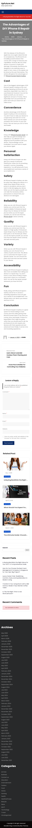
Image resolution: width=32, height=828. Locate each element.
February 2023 (6, 736)
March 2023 (5, 733)
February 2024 (6, 703)
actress (3, 772)
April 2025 (4, 668)
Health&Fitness (6, 799)
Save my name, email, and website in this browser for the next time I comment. (16, 437)
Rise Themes (24, 826)
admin (23, 337)
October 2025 (6, 652)
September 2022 (7, 749)
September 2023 (7, 717)
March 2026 (5, 638)
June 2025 (4, 663)
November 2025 (6, 649)
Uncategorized (6, 815)
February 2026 (6, 641)
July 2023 (4, 722)
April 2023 (4, 731)
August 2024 (5, 687)
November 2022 (6, 744)
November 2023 (6, 712)
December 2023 (6, 709)
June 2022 (4, 758)
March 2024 (5, 701)
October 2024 (6, 682)
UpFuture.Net (7, 3)
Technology (7, 476)
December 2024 (6, 676)
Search (5, 548)
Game (3, 791)
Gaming (4, 794)
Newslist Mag (8, 826)
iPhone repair (8, 217)
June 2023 (4, 725)
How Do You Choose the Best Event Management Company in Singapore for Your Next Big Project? (15, 570)
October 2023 (6, 714)
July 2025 (4, 660)
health (3, 796)
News (3, 804)
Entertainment (6, 783)
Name (5, 413)
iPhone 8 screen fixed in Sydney (16, 76)
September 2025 (7, 655)
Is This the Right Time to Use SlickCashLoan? (12, 593)
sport (3, 807)
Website (5, 429)
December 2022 (6, 741)
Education (4, 780)
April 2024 (4, 698)
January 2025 (5, 674)
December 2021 (6, 760)
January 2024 (5, 706)
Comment (6, 392)
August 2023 (5, 720)
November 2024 (6, 679)
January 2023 (5, 739)
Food (3, 788)
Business (4, 775)
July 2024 (4, 690)
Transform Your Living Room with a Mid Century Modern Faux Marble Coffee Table (16, 586)
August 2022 (5, 752)
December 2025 (6, 647)
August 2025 (5, 657)
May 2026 (4, 633)
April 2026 (4, 636)
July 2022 (4, 755)
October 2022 (6, 747)
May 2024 (4, 695)
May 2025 (4, 666)
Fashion (3, 785)
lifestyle (3, 802)
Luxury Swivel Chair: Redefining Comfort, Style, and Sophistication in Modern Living (15, 578)
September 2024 (7, 685)
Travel (3, 812)
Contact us (5, 777)
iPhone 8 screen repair (18, 135)
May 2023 (4, 728)
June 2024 (4, 693)
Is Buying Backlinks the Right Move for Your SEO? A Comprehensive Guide (15, 563)
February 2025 (6, 671)
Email (4, 421)
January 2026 (5, 644)
